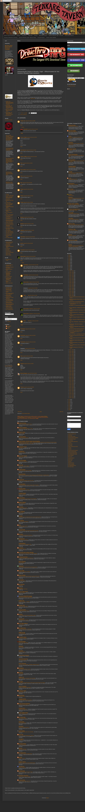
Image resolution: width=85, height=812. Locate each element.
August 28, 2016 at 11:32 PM (31, 150)
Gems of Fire (8, 208)
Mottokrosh (71, 197)
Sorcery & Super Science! (23, 591)
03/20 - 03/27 (71, 381)
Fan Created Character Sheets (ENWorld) (10, 294)
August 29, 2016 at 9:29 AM (30, 256)
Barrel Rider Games (43, 35)
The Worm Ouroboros (22, 651)
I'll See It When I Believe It (23, 623)
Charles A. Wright (23, 137)
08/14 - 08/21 (71, 351)
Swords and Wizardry (23, 114)
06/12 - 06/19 (71, 364)
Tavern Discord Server (69, 35)
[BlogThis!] (32, 113)
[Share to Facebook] (35, 113)
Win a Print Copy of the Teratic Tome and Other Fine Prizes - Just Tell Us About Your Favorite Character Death (10, 160)
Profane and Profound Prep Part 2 (24, 727)
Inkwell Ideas (71, 142)
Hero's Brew (70, 445)
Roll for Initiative (71, 455)
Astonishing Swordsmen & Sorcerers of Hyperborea (8, 274)
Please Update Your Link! (23, 744)
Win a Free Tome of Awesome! (73, 230)
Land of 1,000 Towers (9, 214)
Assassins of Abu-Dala (10, 195)
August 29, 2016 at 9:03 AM (29, 249)
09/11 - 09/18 (71, 292)
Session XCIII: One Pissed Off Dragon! (25, 776)
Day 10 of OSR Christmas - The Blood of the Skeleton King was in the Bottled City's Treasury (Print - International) (9, 137)
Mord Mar (20, 757)
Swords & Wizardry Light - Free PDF (56, 35)
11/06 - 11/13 (71, 281)
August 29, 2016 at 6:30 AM (27, 182)
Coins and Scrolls (22, 529)
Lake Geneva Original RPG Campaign (25, 596)
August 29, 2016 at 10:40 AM (30, 335)
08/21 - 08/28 (71, 349)
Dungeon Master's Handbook (73, 437)
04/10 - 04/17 (71, 377)
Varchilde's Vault (22, 605)
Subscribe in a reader (8, 119)
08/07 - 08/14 (71, 352)
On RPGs (69, 447)
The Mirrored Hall (9, 234)
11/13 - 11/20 (71, 279)
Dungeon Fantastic (22, 469)
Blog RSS (70, 244)
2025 (69, 256)
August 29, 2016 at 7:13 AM (28, 223)
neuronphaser (21, 739)
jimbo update (21, 585)
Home (41, 411)
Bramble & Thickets (22, 761)
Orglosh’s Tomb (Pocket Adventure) (9, 306)
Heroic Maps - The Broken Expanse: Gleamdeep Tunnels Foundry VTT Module (9, 107)
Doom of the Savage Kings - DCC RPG (9, 204)
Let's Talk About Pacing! (22, 722)
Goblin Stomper (21, 721)
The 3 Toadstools (22, 511)
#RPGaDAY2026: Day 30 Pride (23, 437)
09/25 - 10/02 (71, 289)
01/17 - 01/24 (71, 394)
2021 (69, 262)
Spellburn (69, 461)
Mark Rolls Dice (21, 766)
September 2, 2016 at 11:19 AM (34, 308)
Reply (22, 133)
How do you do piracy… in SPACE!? (24, 601)
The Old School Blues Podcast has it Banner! (76, 328)
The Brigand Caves (9, 226)
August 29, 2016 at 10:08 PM (29, 387)
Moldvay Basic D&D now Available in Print (25, 544)
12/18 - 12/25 (71, 272)
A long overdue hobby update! (23, 606)
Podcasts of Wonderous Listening (10, 37)
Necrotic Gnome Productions (24, 655)
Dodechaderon (8, 251)
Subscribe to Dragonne (22, 494)
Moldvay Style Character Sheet (8, 296)
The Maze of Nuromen (9, 232)
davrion (21, 243)
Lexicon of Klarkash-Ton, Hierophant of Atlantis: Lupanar (27, 615)
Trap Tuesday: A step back (23, 718)
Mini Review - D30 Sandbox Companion (9, 182)
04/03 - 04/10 (71, 378)
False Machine (21, 520)
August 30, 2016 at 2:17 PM (32, 295)
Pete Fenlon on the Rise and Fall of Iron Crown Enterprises (28, 498)
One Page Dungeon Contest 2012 (9, 218)
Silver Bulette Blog (22, 717)
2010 (69, 406)
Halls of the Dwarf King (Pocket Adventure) (10, 304)
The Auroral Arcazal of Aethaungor (9, 225)
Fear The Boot (70, 440)
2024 (69, 258)
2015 (69, 399)
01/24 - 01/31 (71, 393)
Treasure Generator (9, 308)
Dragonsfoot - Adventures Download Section (9, 206)
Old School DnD (21, 695)
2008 (69, 409)
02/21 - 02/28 (71, 387)
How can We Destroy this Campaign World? (25, 753)
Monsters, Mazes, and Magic (74, 203)
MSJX (20, 525)
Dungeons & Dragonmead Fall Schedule (25, 687)
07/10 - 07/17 (71, 358)
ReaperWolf (25, 129)
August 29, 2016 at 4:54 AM (27, 176)
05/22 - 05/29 (71, 368)
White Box (20, 748)
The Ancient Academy (9, 223)
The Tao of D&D (21, 570)
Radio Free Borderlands (72, 451)
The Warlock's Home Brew (23, 775)
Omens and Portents (22, 663)
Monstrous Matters (22, 484)
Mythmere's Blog (72, 223)
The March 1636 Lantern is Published (24, 571)
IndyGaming (21, 646)
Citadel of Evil (8, 202)
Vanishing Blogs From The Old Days (24, 489)
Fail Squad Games (22, 708)
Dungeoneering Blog (22, 696)
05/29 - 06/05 (71, 367)
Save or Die (70, 460)
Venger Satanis (23, 256)
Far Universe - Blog (72, 229)
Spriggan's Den (21, 600)
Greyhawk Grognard (22, 493)
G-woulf (21, 202)
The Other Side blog (22, 436)
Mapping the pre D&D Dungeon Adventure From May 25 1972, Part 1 (29, 576)
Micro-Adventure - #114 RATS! (23, 539)
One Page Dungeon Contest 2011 (9, 216)
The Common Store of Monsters (24, 521)
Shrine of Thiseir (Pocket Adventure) (9, 302)
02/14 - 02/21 (71, 389)
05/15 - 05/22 (71, 370)
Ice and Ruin (21, 547)
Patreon (35, 35)
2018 (69, 266)
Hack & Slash (21, 579)
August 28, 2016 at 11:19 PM (30, 120)
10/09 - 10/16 (71, 286)
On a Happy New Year (22, 580)
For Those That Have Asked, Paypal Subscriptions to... (75, 303)
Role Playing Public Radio (72, 452)
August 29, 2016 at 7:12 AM (28, 217)
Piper (21, 182)
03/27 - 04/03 (71, 380)
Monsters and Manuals (23, 427)
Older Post (61, 411)
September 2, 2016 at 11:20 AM (34, 313)
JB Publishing (21, 668)
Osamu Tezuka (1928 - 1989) (23, 642)
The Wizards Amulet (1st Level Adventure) (9, 300)
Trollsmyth (20, 614)
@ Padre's (70, 194)
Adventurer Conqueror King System (10, 267)
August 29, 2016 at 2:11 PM (32, 373)
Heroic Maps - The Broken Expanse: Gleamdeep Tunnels (9, 113)
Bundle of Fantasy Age (22, 767)
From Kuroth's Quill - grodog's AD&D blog (26, 552)
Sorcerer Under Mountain (73, 154)
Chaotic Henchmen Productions (24, 703)
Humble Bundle (21, 417)
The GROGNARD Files (72, 465)
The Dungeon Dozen (22, 752)
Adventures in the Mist (22, 452)
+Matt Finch (33, 98)
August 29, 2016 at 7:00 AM (28, 195)
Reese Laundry (23, 169)
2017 (69, 268)
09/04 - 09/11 (71, 294)
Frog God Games (41, 37)
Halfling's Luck (21, 677)
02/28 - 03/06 (71, 386)
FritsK (21, 176)
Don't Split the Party (22, 628)
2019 (69, 265)
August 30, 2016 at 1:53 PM (32, 288)
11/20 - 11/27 (71, 278)
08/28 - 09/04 (71, 295)
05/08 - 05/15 (71, 371)
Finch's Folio (21, 734)
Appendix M (21, 672)
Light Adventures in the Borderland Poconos (76, 301)
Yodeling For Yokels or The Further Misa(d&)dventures (27, 762)
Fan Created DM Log (9, 309)
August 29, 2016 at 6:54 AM (28, 189)
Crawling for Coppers (22, 690)
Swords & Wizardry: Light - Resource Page (27, 37)
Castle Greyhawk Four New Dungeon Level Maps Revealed (28, 553)
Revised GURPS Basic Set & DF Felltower (25, 470)
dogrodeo (22, 217)
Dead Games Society (71, 436)
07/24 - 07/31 (71, 355)
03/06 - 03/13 (71, 384)
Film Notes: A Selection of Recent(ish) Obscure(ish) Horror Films (28, 530)
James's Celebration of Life (23, 713)
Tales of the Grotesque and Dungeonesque (10, 220)
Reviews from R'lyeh (22, 423)
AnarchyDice (21, 726)
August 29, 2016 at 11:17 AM (33, 264)
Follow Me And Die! (22, 488)
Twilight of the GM (22, 632)
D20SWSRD (8, 244)
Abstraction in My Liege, (22, 548)
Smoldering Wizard (22, 543)
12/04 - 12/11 (71, 275)
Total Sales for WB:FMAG (23, 749)
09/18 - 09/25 (71, 291)
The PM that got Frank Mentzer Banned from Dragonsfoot (9, 149)
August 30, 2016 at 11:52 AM (34, 282)
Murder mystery (21, 512)
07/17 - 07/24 (71, 357)
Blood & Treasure (9, 276)
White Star (30, 35)
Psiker (21, 163)
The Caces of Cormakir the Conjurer (10, 229)
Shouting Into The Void (23, 446)
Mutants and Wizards (22, 592)
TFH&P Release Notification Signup (74, 213)
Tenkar (24, 295)
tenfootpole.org (21, 451)
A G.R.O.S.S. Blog (22, 780)
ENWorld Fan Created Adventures (9, 298)
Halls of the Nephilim (22, 460)
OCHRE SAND (21, 673)
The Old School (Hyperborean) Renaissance (25, 535)
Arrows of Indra (8, 271)
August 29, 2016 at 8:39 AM (28, 243)
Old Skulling (21, 681)
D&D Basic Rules (9, 287)
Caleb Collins (22, 236)
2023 (69, 259)
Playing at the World (22, 609)
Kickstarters (24, 35)
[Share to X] (33, 113)
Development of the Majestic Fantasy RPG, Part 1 (26, 480)
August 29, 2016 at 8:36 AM (30, 236)
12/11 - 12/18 (71, 273)
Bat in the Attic (21, 479)
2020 (69, 263)
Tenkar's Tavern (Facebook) (9, 35)
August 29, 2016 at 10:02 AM (30, 328)
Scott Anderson (23, 150)
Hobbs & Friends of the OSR (73, 446)
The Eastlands (8, 230)
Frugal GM (70, 171)
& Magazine (8, 248)
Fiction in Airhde (21, 691)
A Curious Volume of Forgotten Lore (9, 265)
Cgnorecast (70, 435)
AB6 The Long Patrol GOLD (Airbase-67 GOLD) (9, 110)
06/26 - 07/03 (71, 361)
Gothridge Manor (22, 538)
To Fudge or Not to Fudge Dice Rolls (74, 204)
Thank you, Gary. (71, 195)
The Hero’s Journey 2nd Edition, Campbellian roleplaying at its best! (29, 664)
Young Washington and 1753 (73, 179)
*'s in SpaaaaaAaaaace (22, 633)
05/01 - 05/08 (71, 373)
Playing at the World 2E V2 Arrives (24, 610)
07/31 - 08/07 (71, 354)
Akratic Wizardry (22, 497)
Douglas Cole (22, 120)
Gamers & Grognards (22, 686)
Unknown (22, 363)
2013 (69, 402)
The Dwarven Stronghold (73, 240)
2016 (69, 269)
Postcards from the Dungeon (73, 450)
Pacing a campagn (22, 433)
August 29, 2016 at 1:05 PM (28, 363)
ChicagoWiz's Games (22, 637)
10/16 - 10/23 (71, 285)
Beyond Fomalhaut (22, 474)
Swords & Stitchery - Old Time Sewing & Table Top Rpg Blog (29, 441)
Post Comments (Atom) (26, 413)
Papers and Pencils (22, 561)
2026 (69, 255)
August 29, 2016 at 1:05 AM (27, 163)
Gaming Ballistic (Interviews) (73, 441)
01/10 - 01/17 (71, 396)
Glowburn (69, 442)
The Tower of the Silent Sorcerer (74, 209)
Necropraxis (21, 650)
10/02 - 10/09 (71, 288)
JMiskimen (22, 230)
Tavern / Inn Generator (9, 252)
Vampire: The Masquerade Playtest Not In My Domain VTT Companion (10, 103)
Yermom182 (22, 249)
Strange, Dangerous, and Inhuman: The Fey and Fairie (27, 678)
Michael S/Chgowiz (23, 373)
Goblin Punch (21, 566)
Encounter (7, 249)
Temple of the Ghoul (9, 222)
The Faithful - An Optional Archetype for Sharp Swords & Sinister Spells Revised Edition (32, 682)
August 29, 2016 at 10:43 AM (30, 348)
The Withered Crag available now (24, 704)
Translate (9, 321)
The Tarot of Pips (21, 624)
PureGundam (25, 264)
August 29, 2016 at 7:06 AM (28, 202)
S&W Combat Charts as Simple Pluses (9, 242)
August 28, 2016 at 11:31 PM (32, 137)
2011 (69, 405)
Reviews (18, 35)
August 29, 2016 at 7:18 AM (29, 230)
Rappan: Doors (21, 456)
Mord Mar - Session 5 (22, 758)
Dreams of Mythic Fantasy (23, 712)
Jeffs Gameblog (21, 584)
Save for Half (70, 459)
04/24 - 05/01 (71, 374)
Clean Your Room (21, 647)
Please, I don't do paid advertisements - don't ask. (26, 735)
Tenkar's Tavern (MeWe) (51, 37)
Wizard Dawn (8, 253)
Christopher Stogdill (9, 326)
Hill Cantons (21, 534)
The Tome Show (71, 466)
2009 (69, 408)
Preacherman (22, 335)
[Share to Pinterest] (36, 113)
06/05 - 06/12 (71, 365)
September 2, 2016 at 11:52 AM (33, 320)
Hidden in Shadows (22, 575)
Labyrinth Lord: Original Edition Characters (8, 278)
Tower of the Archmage (23, 455)
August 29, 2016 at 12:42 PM (28, 356)
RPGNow (45, 416)
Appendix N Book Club (72, 433)
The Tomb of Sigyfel (9, 237)
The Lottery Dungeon (9, 231)
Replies (23, 127)
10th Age (7, 194)
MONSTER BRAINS (22, 641)
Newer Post (20, 411)
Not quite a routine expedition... (73, 210)
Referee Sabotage (21, 562)
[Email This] (31, 113)
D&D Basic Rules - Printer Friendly (9, 289)
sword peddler (71, 212)
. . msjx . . (70, 178)
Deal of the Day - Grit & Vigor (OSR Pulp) (76, 330)
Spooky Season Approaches (23, 461)
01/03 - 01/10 (71, 397)
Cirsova (70, 136)
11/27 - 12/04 (71, 276)
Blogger (47, 797)
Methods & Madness (22, 502)
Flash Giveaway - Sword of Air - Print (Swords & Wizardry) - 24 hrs (9, 173)
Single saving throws (22, 503)
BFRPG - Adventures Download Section (9, 197)
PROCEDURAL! (8, 115)
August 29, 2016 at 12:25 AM (33, 129)
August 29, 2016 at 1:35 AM (30, 169)
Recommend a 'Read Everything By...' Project (26, 428)
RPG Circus (70, 456)
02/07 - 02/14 (71, 390)
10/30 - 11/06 (71, 282)
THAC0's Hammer (71, 464)
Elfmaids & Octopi (22, 432)
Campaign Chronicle (22, 699)
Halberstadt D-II (21, 447)
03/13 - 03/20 (71, 383)
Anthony (21, 189)
